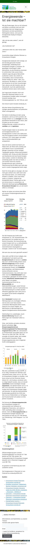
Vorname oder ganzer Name (10, 522)
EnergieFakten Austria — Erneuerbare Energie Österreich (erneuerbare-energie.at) (15, 503)
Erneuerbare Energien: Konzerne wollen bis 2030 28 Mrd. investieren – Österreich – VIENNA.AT (16, 490)
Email (3, 528)
